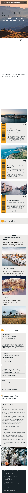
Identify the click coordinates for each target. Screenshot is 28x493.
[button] (14, 235)
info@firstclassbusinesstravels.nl (12, 483)
